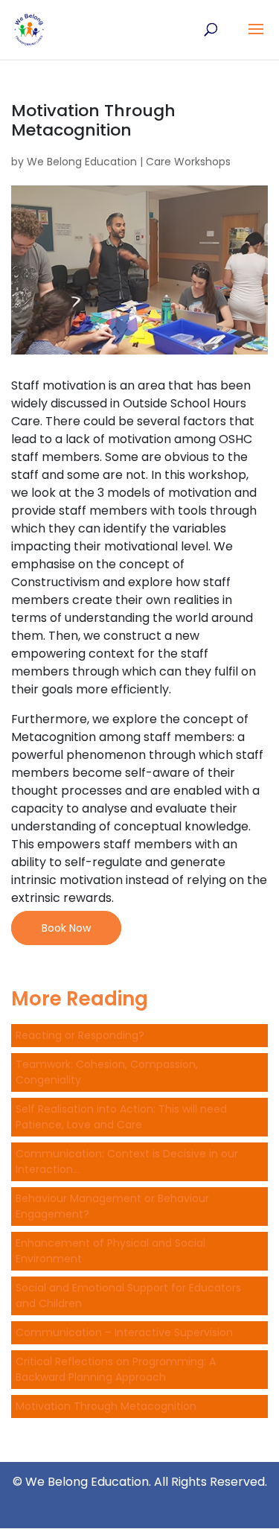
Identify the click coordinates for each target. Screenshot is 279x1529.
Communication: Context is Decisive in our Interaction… (127, 1161)
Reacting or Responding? (80, 1035)
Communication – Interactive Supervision (124, 1332)
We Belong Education (82, 161)
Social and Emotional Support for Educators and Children (128, 1295)
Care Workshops (188, 161)
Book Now (66, 928)
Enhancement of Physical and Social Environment (110, 1251)
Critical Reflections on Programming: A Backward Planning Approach (116, 1369)
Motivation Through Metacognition (106, 1406)
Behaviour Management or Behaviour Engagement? (112, 1206)
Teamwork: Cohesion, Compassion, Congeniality (107, 1072)
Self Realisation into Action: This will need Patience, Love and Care (121, 1117)
